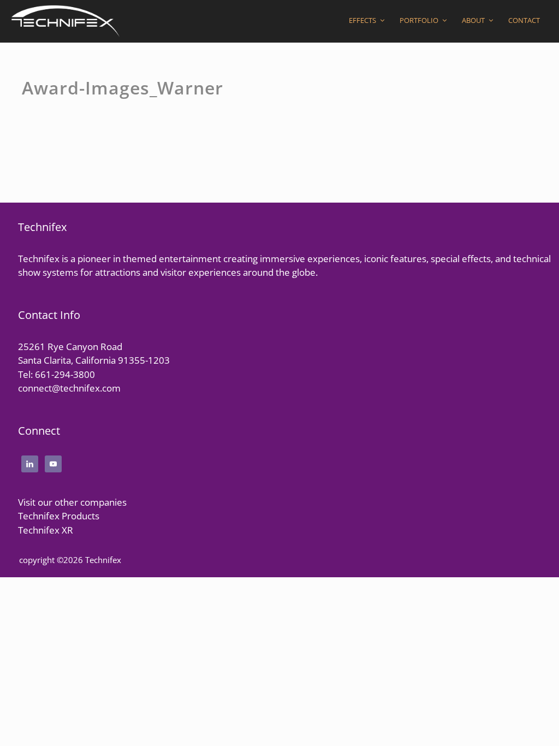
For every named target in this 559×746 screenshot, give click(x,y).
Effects (362, 20)
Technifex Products (58, 516)
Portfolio (419, 20)
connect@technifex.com (69, 388)
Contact (524, 20)
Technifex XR (45, 530)
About (473, 20)
